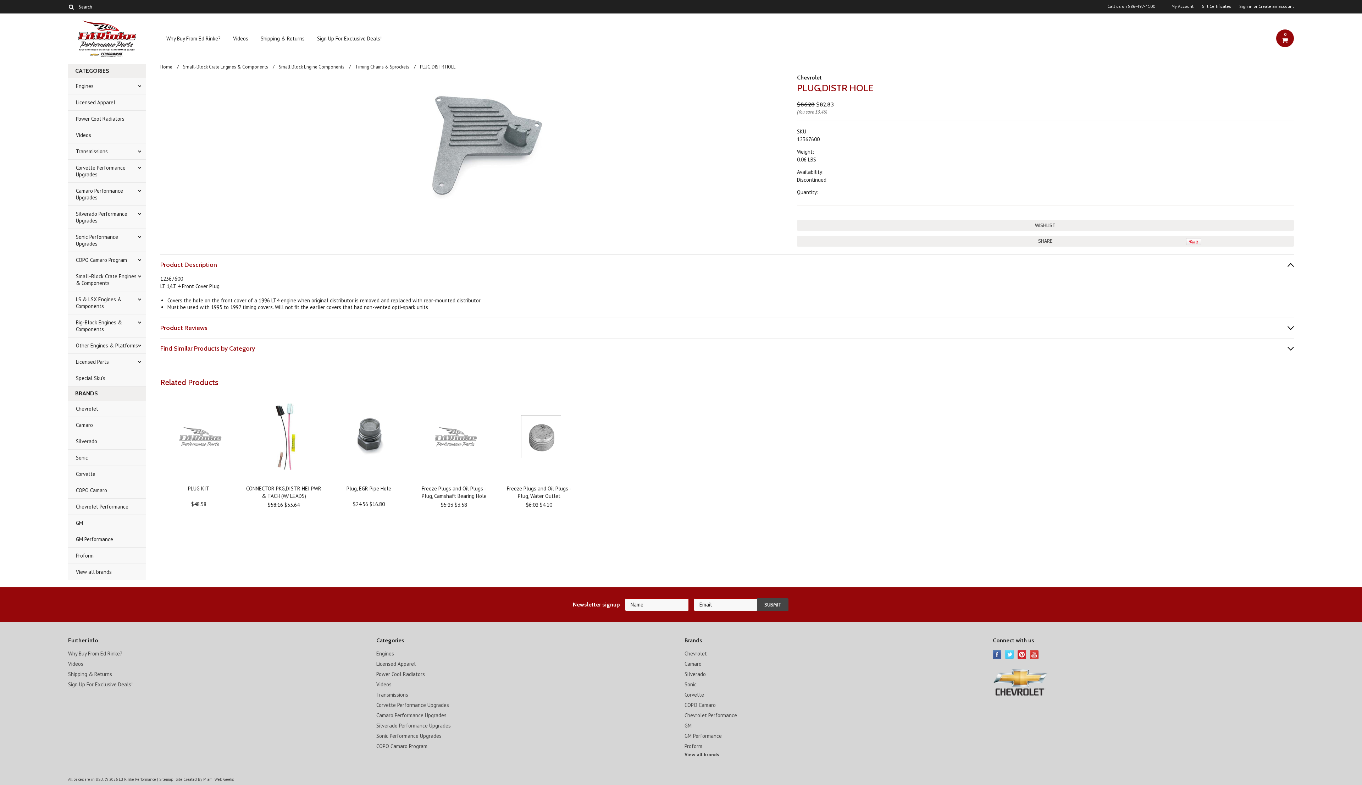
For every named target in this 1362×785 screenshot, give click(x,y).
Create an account (1276, 6)
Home (166, 67)
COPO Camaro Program (101, 260)
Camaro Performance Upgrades (99, 194)
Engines (85, 86)
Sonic (82, 457)
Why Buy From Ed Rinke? (193, 38)
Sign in (1245, 6)
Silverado (86, 441)
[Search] (71, 7)
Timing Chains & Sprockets (382, 67)
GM (79, 523)
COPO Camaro (91, 490)
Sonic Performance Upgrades (97, 240)
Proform (85, 555)
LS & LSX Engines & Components (99, 302)
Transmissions (92, 151)
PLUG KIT (199, 488)
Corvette (85, 474)
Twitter (1009, 654)
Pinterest (1022, 654)
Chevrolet (87, 408)
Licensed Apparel (95, 102)
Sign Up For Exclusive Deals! (349, 38)
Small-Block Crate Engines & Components (106, 279)
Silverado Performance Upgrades (101, 217)
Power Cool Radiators (100, 118)
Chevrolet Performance (102, 506)
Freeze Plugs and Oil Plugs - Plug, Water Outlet (539, 492)
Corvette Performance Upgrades (101, 171)
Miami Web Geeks (218, 779)
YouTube (1034, 654)
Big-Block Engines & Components (99, 326)
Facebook (997, 654)
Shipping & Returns (283, 38)
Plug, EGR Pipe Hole (369, 488)
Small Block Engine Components (311, 67)
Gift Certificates (1216, 6)
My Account (1183, 6)
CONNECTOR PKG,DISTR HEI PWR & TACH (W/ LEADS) (283, 492)
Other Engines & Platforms (107, 345)
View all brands (94, 572)
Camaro (84, 425)
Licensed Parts (92, 361)
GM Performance (94, 539)
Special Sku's (90, 378)
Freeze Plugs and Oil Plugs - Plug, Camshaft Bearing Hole (454, 492)
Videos (240, 38)
